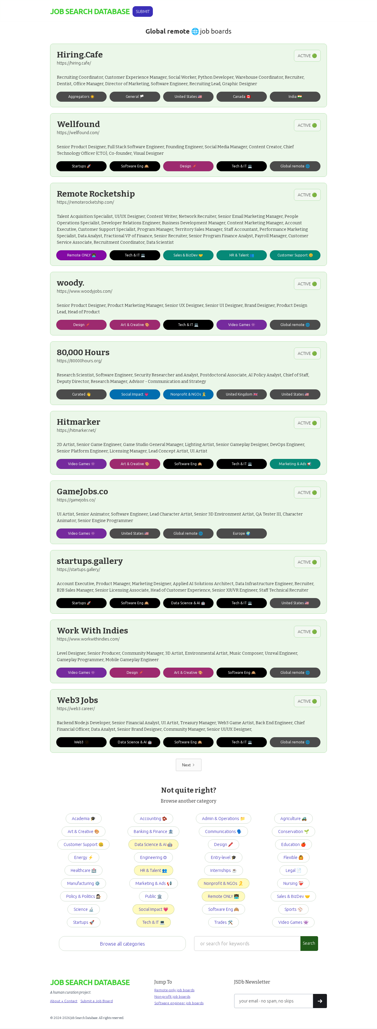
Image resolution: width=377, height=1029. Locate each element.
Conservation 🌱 (293, 831)
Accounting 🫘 (153, 818)
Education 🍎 (293, 844)
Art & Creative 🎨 (83, 831)
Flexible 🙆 (293, 857)
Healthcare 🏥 (83, 870)
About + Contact (63, 1001)
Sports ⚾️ (293, 909)
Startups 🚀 (83, 922)
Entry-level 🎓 (223, 857)
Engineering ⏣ (153, 857)
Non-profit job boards (172, 996)
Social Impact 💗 (153, 909)
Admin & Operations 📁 (223, 818)
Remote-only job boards (174, 990)
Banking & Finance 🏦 (153, 831)
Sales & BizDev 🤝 (293, 896)
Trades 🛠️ (223, 922)
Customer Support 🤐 (83, 844)
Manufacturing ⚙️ (83, 883)
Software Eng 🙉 (223, 909)
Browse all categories (122, 943)
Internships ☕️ (223, 870)
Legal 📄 (293, 870)
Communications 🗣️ (223, 831)
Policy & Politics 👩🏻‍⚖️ (83, 896)
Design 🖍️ (223, 844)
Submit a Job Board (96, 1001)
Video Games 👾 (293, 922)
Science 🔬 (84, 909)
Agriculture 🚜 (293, 818)
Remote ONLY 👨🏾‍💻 (223, 896)
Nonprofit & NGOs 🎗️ (223, 883)
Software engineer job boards (179, 1003)
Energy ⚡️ (83, 857)
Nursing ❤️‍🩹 (293, 883)
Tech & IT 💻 (154, 922)
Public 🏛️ (153, 896)
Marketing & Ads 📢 (153, 883)
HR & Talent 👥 (153, 870)
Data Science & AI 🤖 (153, 844)
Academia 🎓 (83, 818)
